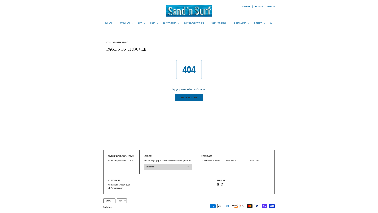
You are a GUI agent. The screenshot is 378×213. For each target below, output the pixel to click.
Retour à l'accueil (189, 97)
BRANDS (258, 23)
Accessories (170, 23)
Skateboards (218, 23)
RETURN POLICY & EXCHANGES (210, 160)
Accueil (108, 42)
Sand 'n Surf (107, 207)
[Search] (271, 24)
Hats (153, 23)
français (108, 201)
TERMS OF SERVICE (231, 160)
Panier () (271, 6)
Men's (108, 23)
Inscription (259, 6)
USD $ (120, 201)
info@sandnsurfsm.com (115, 188)
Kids (140, 23)
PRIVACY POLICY (255, 160)
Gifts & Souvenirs (194, 23)
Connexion (246, 6)
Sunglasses (240, 23)
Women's (125, 23)
